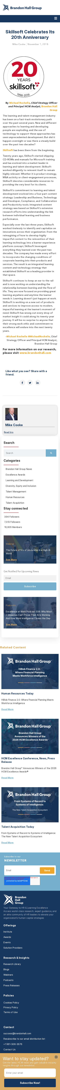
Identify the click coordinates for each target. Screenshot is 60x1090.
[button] (56, 1057)
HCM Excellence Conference (19, 758)
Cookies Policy (11, 1002)
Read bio (9, 432)
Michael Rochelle (19, 103)
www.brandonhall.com (35, 353)
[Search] (51, 453)
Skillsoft (8, 150)
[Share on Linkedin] (37, 382)
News (42, 758)
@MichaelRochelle (39, 336)
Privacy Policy (10, 1007)
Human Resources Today (17, 693)
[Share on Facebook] (22, 382)
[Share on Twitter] (30, 382)
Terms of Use (10, 1012)
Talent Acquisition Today (17, 826)
